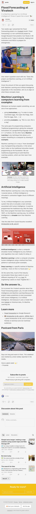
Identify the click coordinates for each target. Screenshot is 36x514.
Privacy (16, 502)
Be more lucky (6, 456)
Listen (32, 20)
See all (5, 478)
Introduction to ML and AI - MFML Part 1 (20, 316)
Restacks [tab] (12, 414)
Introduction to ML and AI (9, 224)
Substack (9, 510)
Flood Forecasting (10, 313)
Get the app (26, 506)
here (22, 277)
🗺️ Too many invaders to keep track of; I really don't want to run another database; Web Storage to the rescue (13, 446)
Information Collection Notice (17, 389)
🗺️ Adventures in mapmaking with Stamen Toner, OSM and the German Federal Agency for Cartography (13, 469)
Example (9, 177)
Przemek (7, 19)
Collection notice (27, 502)
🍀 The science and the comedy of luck (12, 458)
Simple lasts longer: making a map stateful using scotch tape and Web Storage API (14, 442)
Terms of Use (26, 388)
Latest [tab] (7, 435)
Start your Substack (13, 506)
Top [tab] (3, 435)
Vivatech (20, 31)
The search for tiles (8, 466)
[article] (18, 446)
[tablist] (8, 414)
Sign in (32, 2)
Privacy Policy (30, 389)
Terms (20, 502)
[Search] (33, 435)
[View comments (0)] (9, 25)
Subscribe (26, 2)
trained (7, 302)
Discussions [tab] (14, 435)
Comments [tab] (5, 414)
